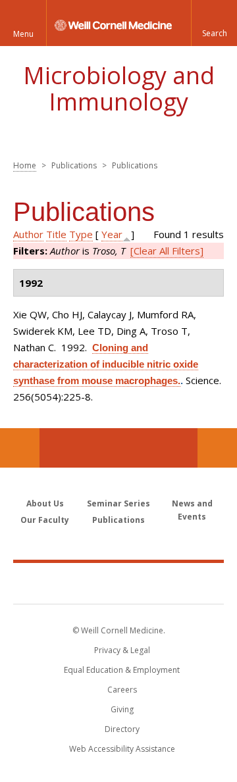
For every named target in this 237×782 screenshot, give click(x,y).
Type (81, 234)
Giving (122, 709)
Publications (118, 519)
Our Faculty (44, 519)
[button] (214, 23)
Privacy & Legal (122, 650)
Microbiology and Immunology (119, 88)
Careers (122, 689)
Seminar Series (118, 503)
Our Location (20, 448)
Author (28, 234)
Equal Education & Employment (122, 669)
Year (111, 234)
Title (56, 234)
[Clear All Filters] (166, 250)
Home (24, 165)
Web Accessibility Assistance (122, 748)
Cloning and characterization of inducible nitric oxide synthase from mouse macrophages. (105, 364)
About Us (45, 503)
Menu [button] (23, 33)
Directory (122, 729)
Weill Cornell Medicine (118, 583)
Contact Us (217, 448)
